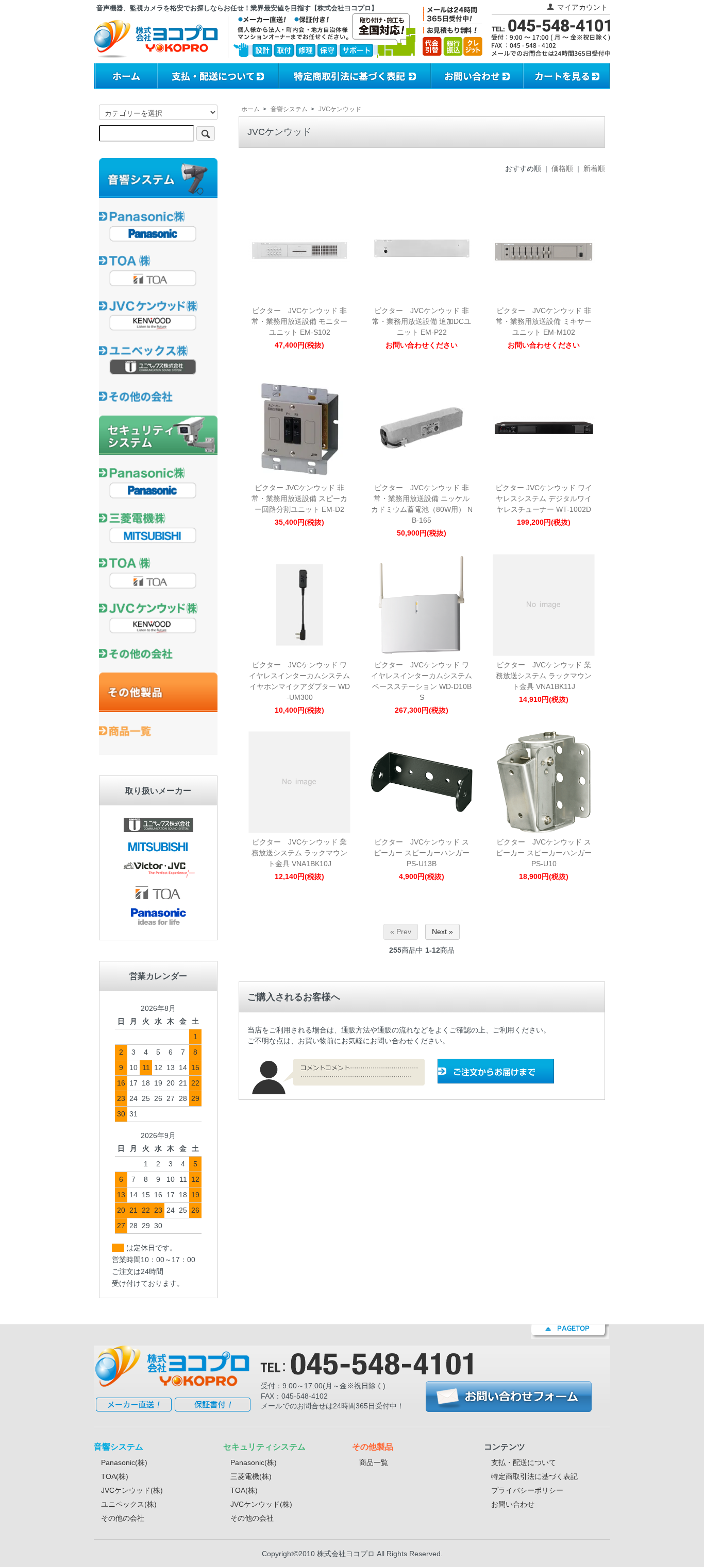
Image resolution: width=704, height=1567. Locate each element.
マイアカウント (582, 7)
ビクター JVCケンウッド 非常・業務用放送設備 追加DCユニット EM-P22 (421, 321)
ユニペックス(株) (129, 1504)
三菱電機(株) (251, 1476)
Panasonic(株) (124, 1462)
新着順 (594, 168)
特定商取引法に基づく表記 (534, 1476)
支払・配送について (523, 1462)
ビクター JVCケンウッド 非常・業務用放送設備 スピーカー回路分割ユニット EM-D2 (299, 498)
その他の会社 (122, 1518)
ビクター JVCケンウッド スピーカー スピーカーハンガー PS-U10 (544, 853)
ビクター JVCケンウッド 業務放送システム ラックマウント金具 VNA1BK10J (299, 853)
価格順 (562, 168)
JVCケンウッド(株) (132, 1490)
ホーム (250, 109)
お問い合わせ (512, 1504)
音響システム (289, 109)
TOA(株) (114, 1476)
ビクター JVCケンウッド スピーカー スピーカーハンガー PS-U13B (422, 853)
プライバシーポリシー (527, 1490)
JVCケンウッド (340, 109)
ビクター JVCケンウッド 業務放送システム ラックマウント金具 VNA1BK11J (544, 676)
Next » (442, 931)
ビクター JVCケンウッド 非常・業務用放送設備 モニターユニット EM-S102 (299, 321)
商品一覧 (373, 1462)
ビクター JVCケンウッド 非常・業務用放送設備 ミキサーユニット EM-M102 (544, 321)
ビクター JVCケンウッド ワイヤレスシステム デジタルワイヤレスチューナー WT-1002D (543, 498)
